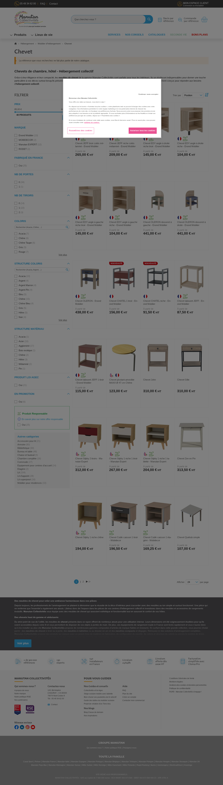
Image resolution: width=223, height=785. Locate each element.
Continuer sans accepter (149, 94)
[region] (112, 108)
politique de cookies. (92, 122)
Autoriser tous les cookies (142, 131)
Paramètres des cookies (80, 131)
